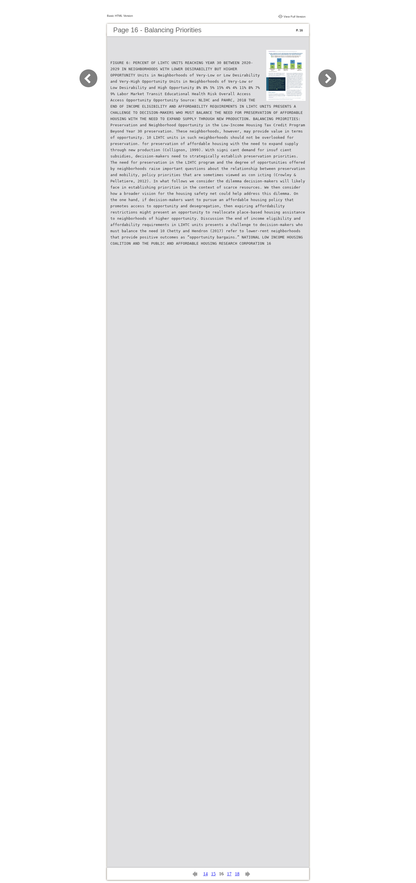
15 (213, 873)
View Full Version (295, 16)
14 (205, 873)
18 (237, 873)
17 (229, 873)
